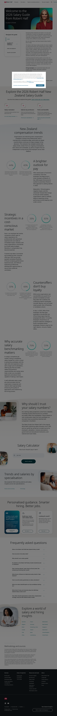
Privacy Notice (31, 82)
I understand (40, 85)
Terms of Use (29, 81)
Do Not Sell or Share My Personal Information (20, 85)
